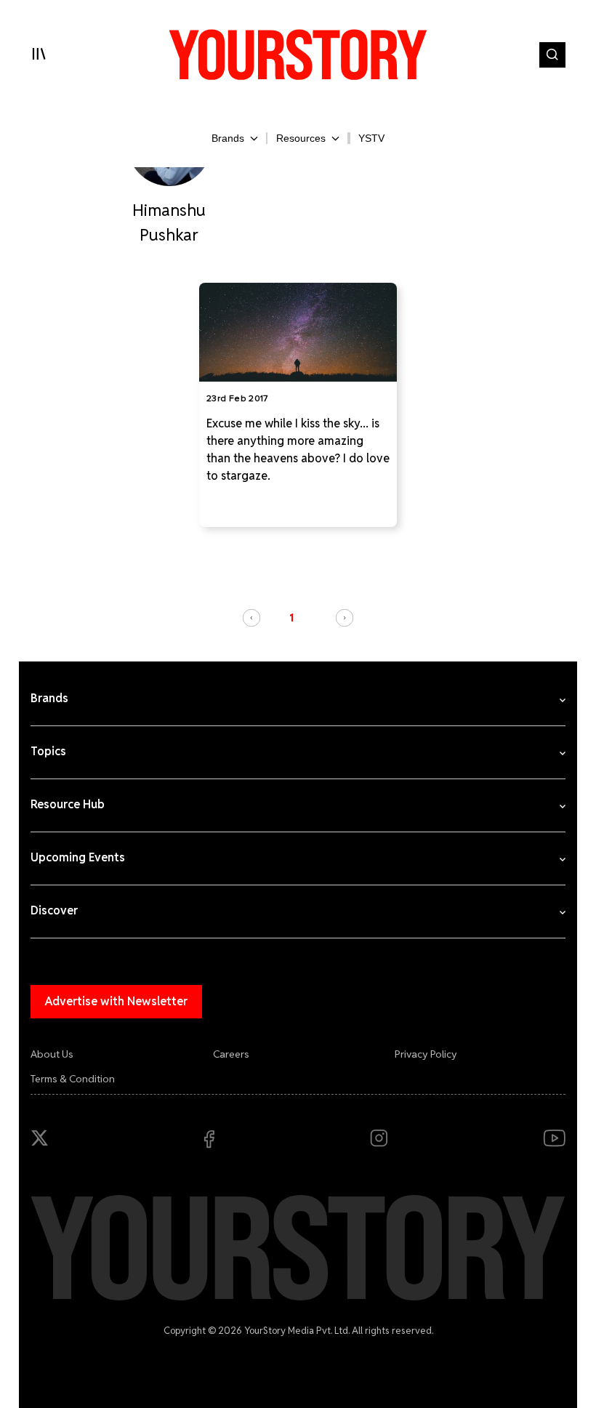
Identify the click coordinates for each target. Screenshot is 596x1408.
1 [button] (291, 617)
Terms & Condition (73, 1078)
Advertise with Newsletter (116, 1001)
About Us (52, 1054)
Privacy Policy (426, 1054)
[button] (251, 618)
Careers (231, 1054)
